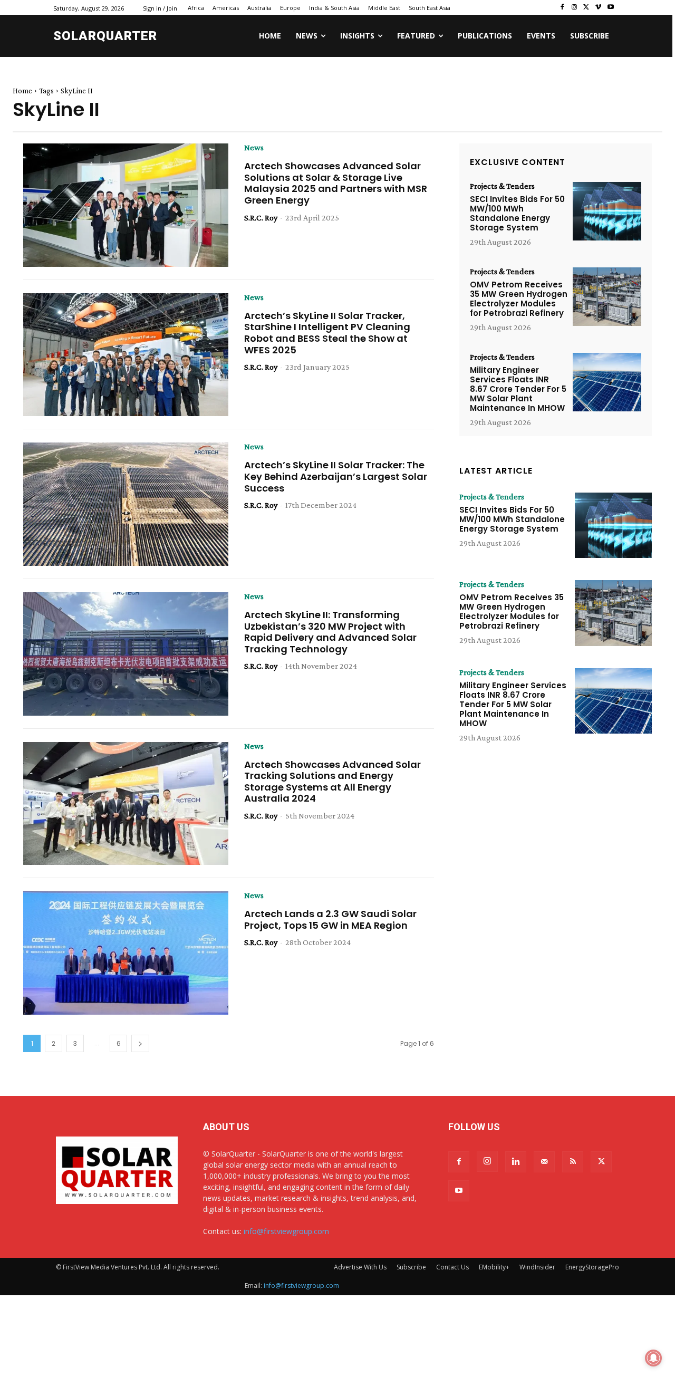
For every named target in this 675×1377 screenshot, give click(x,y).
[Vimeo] (598, 8)
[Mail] (544, 1161)
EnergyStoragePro (592, 1267)
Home (22, 90)
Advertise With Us (360, 1267)
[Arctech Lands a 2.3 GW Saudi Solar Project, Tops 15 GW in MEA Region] (125, 953)
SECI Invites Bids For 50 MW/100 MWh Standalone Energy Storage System (517, 213)
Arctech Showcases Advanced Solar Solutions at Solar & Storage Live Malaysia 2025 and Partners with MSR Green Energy (335, 183)
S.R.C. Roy (260, 217)
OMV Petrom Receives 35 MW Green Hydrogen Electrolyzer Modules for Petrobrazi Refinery (518, 299)
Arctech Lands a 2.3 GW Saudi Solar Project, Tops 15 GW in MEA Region (330, 919)
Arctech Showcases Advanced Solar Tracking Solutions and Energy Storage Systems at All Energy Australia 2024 (332, 781)
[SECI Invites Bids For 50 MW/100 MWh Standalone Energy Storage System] (607, 211)
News (254, 147)
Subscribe (411, 1267)
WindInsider (537, 1267)
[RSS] (572, 1161)
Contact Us (452, 1267)
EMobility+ (494, 1267)
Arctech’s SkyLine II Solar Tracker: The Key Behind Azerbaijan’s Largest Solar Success (335, 476)
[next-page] (140, 1043)
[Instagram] (574, 8)
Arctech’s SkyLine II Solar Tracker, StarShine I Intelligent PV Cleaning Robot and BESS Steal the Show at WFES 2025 (327, 333)
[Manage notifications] (653, 1358)
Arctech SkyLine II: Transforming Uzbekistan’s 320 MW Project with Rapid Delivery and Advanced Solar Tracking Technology (330, 632)
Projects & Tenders (502, 186)
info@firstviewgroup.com (286, 1231)
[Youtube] (610, 8)
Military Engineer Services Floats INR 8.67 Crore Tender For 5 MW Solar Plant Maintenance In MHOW (518, 388)
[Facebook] (562, 8)
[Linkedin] (515, 1161)
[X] (587, 8)
